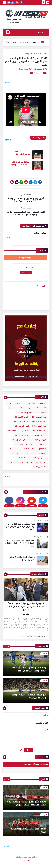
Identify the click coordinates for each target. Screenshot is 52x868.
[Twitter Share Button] (35, 182)
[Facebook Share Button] (40, 182)
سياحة (19, 444)
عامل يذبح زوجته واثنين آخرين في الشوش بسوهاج (22, 558)
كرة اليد (29, 453)
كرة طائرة (16, 453)
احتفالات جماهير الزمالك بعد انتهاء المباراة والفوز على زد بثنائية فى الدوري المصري (20, 163)
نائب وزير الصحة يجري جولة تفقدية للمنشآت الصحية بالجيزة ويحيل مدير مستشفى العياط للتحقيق (26, 606)
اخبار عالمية (25, 408)
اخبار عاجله (40, 408)
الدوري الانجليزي (39, 421)
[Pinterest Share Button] (31, 182)
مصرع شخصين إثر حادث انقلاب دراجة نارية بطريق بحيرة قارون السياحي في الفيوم (20, 526)
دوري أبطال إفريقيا (38, 439)
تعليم (11, 430)
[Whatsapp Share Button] (21, 182)
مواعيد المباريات (39, 466)
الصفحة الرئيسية (39, 53)
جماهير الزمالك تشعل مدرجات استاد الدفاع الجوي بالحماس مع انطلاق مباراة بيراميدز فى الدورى (22, 152)
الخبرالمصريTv (25, 53)
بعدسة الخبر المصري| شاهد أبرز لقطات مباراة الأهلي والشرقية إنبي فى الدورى (26, 802)
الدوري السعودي (39, 426)
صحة (25, 448)
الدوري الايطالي (21, 421)
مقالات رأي (26, 462)
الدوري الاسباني (39, 417)
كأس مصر (41, 453)
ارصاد (12, 408)
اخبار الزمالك (13, 403)
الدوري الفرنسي (22, 426)
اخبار (42, 403)
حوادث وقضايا (21, 435)
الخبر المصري (26, 860)
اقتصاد (42, 412)
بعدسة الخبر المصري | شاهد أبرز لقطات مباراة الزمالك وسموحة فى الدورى (29, 669)
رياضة (41, 444)
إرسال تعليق (26, 272)
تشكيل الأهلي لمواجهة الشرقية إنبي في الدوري (27, 829)
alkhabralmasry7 (40, 636)
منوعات (12, 462)
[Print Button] (12, 182)
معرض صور (40, 462)
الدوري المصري (39, 430)
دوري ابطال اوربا (19, 439)
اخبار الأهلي (29, 403)
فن (13, 448)
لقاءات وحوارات (39, 457)
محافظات (24, 457)
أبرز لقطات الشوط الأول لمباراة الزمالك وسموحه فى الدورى (29, 696)
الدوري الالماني (21, 417)
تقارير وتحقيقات (39, 435)
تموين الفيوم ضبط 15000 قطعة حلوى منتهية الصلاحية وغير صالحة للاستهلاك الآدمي (20, 543)
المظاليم (23, 430)
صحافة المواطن (39, 448)
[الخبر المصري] (26, 15)
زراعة (29, 444)
